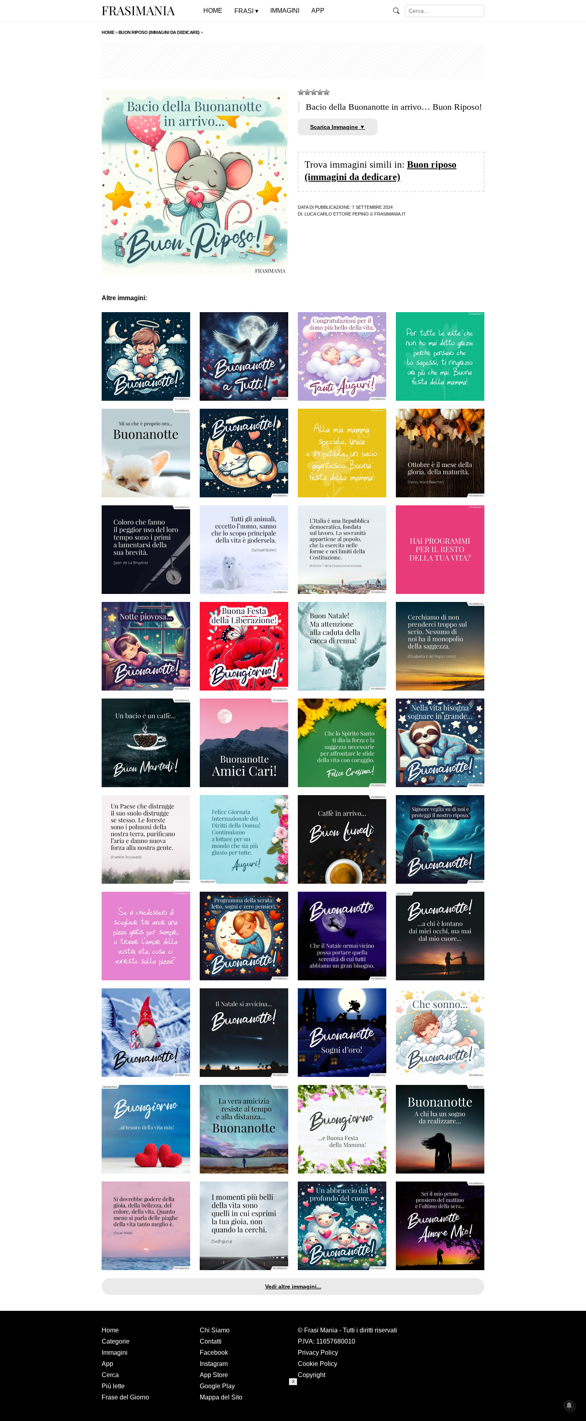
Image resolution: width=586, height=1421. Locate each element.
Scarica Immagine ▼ (337, 127)
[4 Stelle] (320, 92)
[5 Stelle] (326, 92)
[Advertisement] (293, 61)
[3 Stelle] (314, 92)
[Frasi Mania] (138, 10)
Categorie (116, 1341)
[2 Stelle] (307, 92)
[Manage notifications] (569, 1405)
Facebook (214, 1352)
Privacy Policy (318, 1352)
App (107, 1363)
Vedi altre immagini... (293, 1286)
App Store (214, 1375)
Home (110, 1330)
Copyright (311, 1375)
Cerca (110, 1375)
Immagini (115, 1352)
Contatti (211, 1341)
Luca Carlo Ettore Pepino (337, 214)
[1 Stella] (301, 92)
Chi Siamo (215, 1330)
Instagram (214, 1363)
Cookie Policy (317, 1363)
